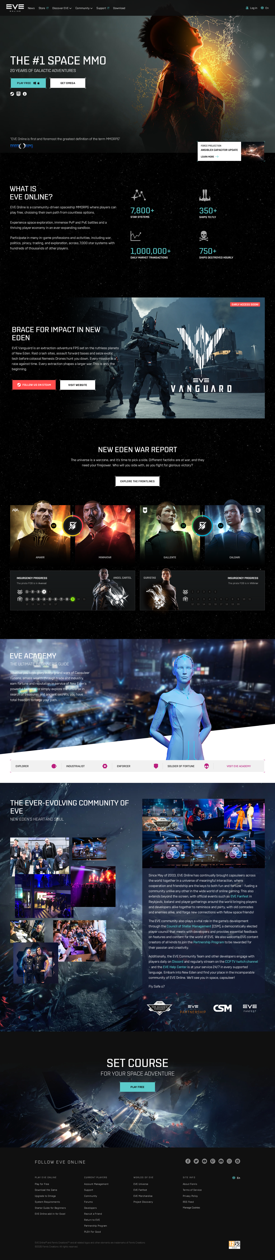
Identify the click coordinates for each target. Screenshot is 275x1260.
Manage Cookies (191, 1207)
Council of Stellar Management (189, 926)
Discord (177, 961)
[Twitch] (212, 1161)
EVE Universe (141, 1184)
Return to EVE (92, 1219)
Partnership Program (208, 942)
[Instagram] (229, 1161)
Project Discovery (143, 1201)
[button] (251, 12)
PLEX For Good (92, 1231)
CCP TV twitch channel (241, 961)
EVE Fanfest (240, 896)
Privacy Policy (190, 1196)
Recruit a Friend (93, 1213)
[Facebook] (187, 1161)
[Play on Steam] (12, 94)
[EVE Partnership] (193, 1008)
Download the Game (46, 1190)
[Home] (16, 15)
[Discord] (221, 1161)
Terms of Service (192, 1190)
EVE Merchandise (143, 1196)
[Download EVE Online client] (25, 94)
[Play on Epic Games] (18, 94)
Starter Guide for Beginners (50, 1208)
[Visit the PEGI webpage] (234, 1245)
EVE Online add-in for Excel (50, 1213)
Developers (90, 1208)
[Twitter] (196, 1161)
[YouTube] (204, 1161)
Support (88, 1190)
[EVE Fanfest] (250, 1008)
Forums (88, 1201)
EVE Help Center (175, 967)
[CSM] (222, 1008)
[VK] (237, 1161)
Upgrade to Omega (45, 1196)
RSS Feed (188, 1201)
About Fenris (190, 1184)
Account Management (96, 1184)
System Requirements (47, 1201)
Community (90, 1196)
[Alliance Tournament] (160, 1008)
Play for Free (42, 1184)
